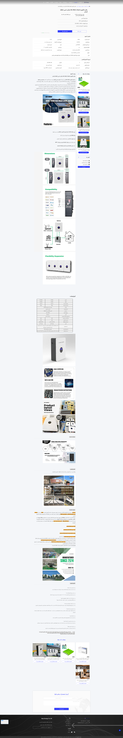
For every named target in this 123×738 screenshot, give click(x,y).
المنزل (80, 2)
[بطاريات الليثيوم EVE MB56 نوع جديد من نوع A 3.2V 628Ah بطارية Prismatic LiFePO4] (83, 650)
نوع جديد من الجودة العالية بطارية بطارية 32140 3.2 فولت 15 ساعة (68, 659)
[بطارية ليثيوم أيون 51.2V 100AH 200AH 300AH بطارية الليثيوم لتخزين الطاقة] (40, 650)
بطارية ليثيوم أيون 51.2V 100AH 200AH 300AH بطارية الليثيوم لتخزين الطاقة (39, 659)
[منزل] (86, 2)
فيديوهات (70, 2)
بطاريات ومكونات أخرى (80, 6)
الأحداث (51, 2)
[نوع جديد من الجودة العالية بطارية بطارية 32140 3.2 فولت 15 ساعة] (68, 650)
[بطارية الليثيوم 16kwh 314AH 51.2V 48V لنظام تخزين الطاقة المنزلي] (83, 672)
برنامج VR (65, 2)
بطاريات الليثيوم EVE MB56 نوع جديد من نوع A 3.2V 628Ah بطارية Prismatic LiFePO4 (82, 659)
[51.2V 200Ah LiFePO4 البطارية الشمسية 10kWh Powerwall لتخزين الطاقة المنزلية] (53, 650)
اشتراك (49, 727)
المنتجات (75, 2)
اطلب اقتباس (65, 31)
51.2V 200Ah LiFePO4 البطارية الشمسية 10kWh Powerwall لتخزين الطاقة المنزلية (53, 659)
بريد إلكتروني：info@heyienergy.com (83, 722)
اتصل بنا (56, 2)
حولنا (60, 2)
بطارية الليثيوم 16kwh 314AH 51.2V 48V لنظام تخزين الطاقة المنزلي (83, 681)
